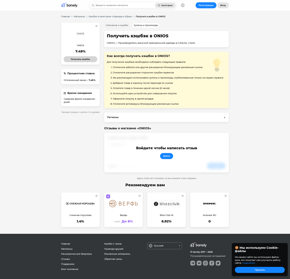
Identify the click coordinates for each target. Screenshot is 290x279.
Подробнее (248, 263)
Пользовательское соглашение (208, 256)
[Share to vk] (199, 263)
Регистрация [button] (206, 5)
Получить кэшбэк (80, 58)
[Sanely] (69, 5)
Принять (260, 270)
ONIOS (80, 45)
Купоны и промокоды (146, 25)
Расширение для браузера (76, 254)
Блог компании (69, 269)
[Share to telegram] (192, 263)
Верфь (123, 215)
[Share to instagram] (205, 263)
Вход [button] (223, 5)
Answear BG (209, 215)
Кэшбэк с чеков (113, 243)
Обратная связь (113, 259)
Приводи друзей (113, 249)
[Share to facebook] (211, 263)
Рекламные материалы (117, 254)
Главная (65, 243)
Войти (166, 156)
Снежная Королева (80, 215)
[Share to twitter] (218, 263)
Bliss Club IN (166, 215)
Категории (166, 5)
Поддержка (67, 264)
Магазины (66, 249)
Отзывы (65, 259)
